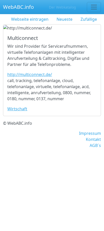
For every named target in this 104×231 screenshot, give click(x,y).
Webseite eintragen (29, 19)
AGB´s (95, 145)
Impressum (90, 133)
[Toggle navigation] (94, 7)
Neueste (64, 19)
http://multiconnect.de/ (29, 74)
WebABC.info (18, 7)
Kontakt (93, 139)
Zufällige (89, 19)
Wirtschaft (17, 109)
